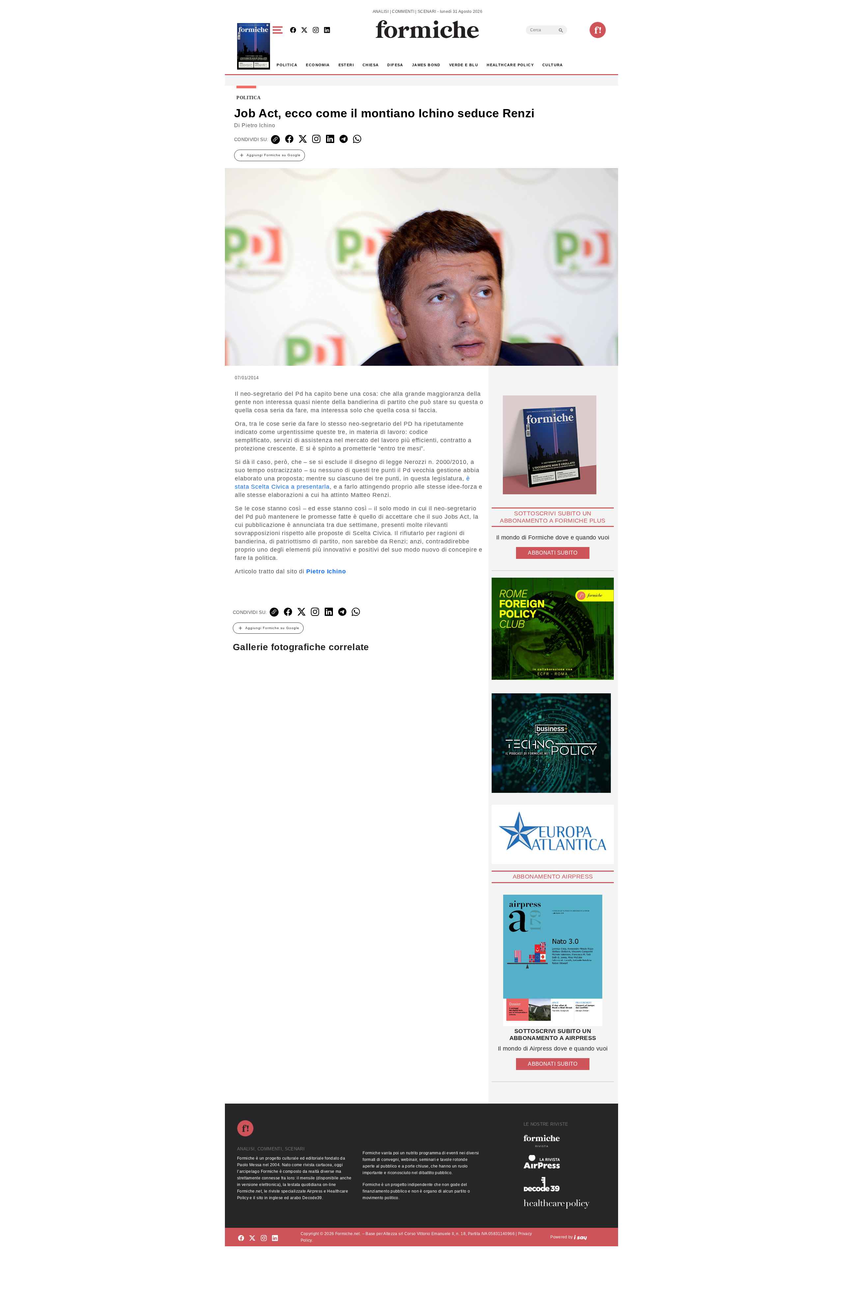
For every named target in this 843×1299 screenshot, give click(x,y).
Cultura (552, 65)
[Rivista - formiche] (559, 1141)
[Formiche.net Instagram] (315, 30)
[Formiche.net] (597, 30)
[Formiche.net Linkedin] (327, 30)
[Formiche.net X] (304, 30)
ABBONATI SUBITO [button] (552, 553)
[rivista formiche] (553, 960)
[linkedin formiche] (275, 1238)
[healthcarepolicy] (559, 1204)
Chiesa (371, 65)
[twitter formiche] (252, 1238)
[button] (278, 46)
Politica (287, 65)
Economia (318, 65)
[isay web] (580, 1237)
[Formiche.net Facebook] (293, 30)
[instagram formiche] (263, 1238)
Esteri (346, 65)
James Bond (426, 65)
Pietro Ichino (258, 125)
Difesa (395, 65)
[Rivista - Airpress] (559, 1162)
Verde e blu (463, 65)
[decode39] (559, 1184)
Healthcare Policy (510, 65)
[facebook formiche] (241, 1238)
